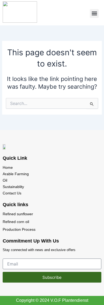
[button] (94, 13)
